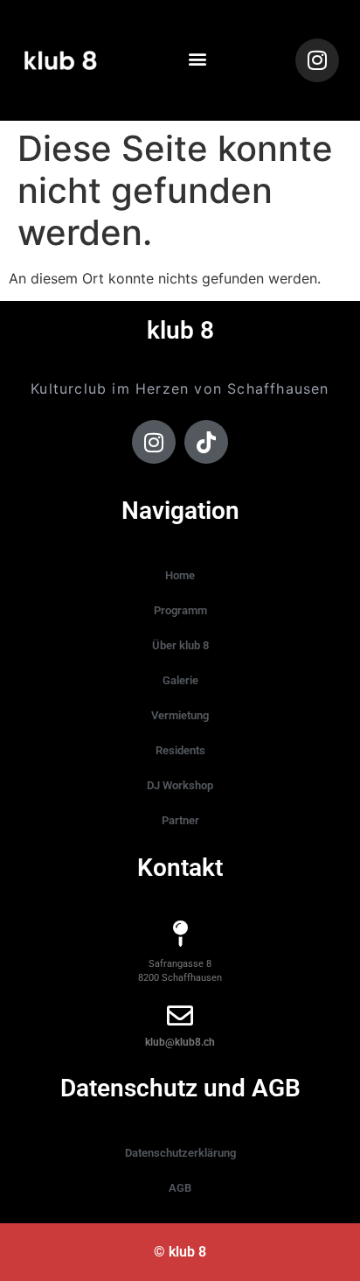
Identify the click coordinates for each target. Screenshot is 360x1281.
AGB (180, 1187)
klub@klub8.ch (180, 1042)
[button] (197, 59)
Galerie (180, 680)
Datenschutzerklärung (180, 1152)
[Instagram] (317, 60)
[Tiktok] (206, 442)
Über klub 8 (180, 645)
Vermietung (180, 715)
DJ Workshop (180, 785)
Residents (180, 750)
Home (180, 575)
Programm (180, 610)
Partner (180, 820)
